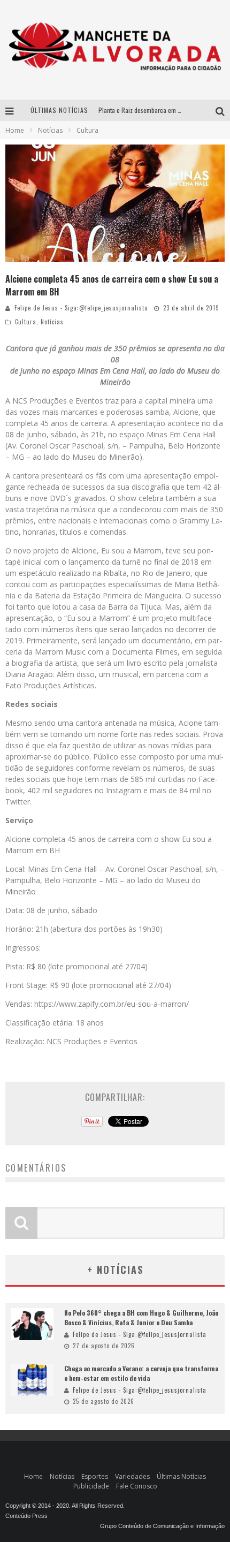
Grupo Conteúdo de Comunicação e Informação (162, 1526)
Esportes (94, 1476)
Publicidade (91, 1486)
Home (14, 130)
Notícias (52, 321)
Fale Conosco (136, 1486)
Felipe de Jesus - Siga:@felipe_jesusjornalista (81, 307)
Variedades (132, 1476)
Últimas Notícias (181, 1476)
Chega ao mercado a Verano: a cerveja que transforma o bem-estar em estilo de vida (141, 1373)
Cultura (25, 321)
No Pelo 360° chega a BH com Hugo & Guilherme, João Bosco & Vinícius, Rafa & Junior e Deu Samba (141, 1317)
